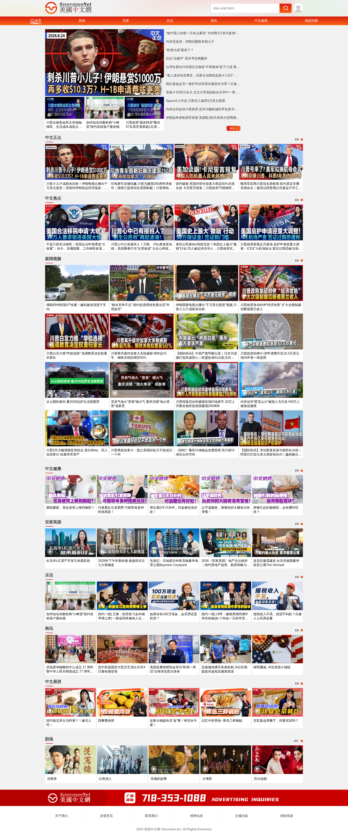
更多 (233, 128)
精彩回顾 (311, 20)
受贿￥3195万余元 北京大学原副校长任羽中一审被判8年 (203, 92)
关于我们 (61, 815)
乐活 (170, 20)
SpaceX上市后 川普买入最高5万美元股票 (195, 100)
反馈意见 (106, 815)
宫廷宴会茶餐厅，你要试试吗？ (275, 720)
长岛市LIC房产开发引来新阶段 (68, 560)
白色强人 (105, 778)
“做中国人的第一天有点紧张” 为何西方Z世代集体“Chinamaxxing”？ (203, 33)
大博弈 (207, 778)
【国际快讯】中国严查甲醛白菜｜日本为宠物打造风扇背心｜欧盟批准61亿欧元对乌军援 (206, 358)
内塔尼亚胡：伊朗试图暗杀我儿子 (190, 41)
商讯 (214, 20)
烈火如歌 (260, 778)
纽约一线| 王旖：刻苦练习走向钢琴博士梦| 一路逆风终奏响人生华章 (121, 618)
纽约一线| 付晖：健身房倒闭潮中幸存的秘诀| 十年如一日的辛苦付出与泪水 (225, 618)
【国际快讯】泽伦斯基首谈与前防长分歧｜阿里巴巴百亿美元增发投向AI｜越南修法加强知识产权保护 (271, 454)
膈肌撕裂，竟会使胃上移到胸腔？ (70, 507)
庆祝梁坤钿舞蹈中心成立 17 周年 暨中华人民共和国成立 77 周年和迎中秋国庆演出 (69, 671)
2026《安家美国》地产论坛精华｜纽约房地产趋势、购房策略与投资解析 (226, 565)
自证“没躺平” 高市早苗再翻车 (186, 58)
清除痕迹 (286, 815)
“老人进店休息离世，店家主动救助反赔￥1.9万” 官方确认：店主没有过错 (203, 75)
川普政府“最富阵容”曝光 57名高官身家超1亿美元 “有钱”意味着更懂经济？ (143, 127)
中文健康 (261, 20)
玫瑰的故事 (159, 778)
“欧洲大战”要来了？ (180, 50)
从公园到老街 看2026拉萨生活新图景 (72, 401)
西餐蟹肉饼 (106, 720)
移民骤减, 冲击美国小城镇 (271, 667)
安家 (126, 20)
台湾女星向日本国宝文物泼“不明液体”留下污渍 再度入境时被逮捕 (203, 67)
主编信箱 (241, 815)
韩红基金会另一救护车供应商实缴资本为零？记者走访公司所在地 (203, 84)
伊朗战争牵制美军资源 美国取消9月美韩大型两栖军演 (203, 117)
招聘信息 (196, 815)
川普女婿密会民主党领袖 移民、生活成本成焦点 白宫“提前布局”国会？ (64, 127)
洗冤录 (52, 778)
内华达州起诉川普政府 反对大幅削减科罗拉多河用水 (203, 109)
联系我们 (151, 815)
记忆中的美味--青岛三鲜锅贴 (222, 720)
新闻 (82, 20)
